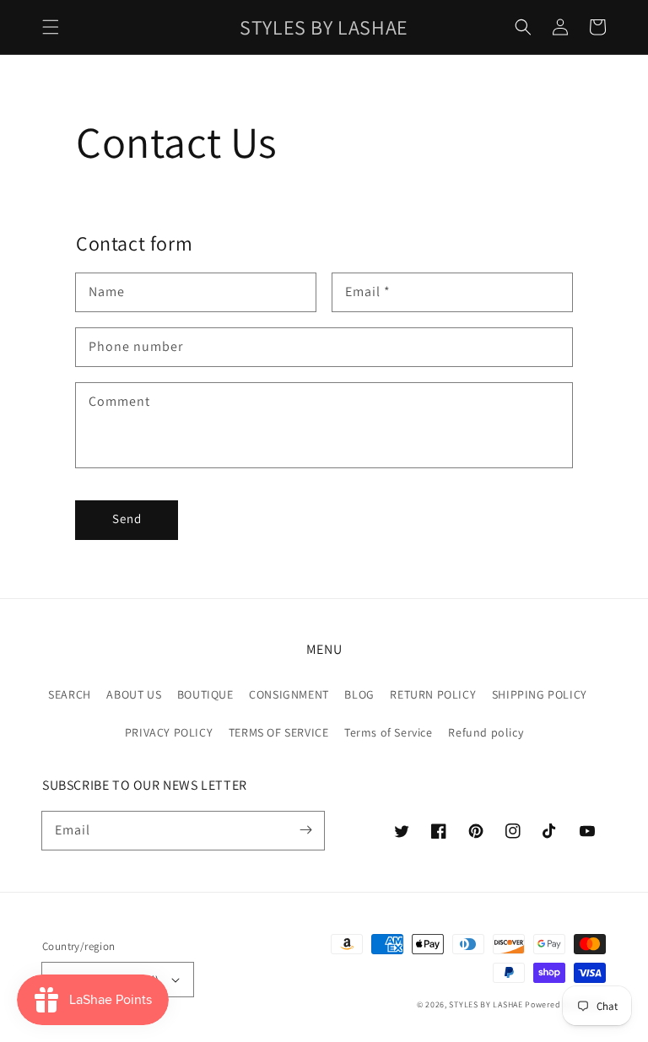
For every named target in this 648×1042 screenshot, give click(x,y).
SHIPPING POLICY (539, 694)
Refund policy (485, 732)
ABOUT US (133, 694)
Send (127, 518)
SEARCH (69, 694)
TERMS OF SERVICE (279, 732)
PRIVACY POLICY (169, 732)
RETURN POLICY (433, 694)
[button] (50, 27)
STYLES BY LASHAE (485, 1004)
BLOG (359, 694)
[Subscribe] (305, 830)
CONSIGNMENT (289, 694)
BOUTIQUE (205, 694)
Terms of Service (388, 732)
